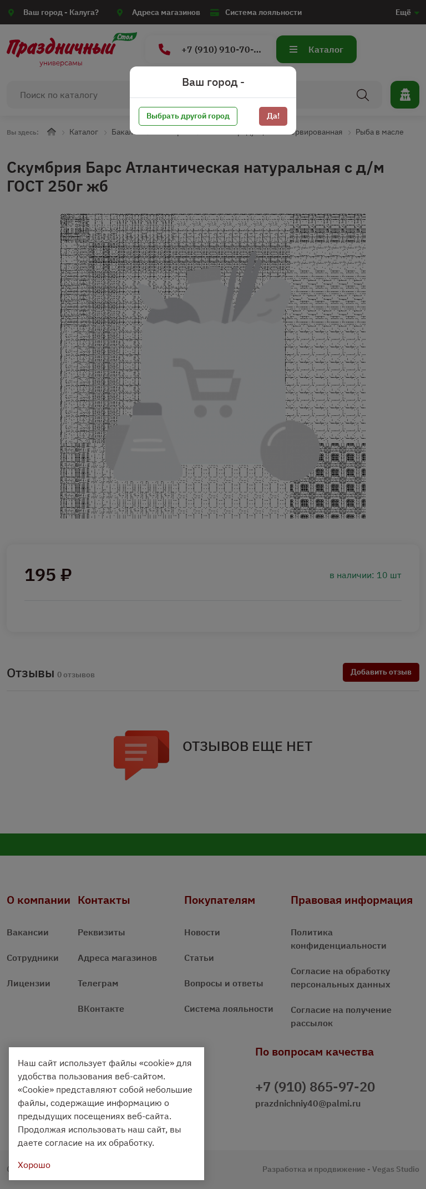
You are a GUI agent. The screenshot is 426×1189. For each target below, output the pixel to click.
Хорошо (34, 1164)
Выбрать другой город (188, 116)
